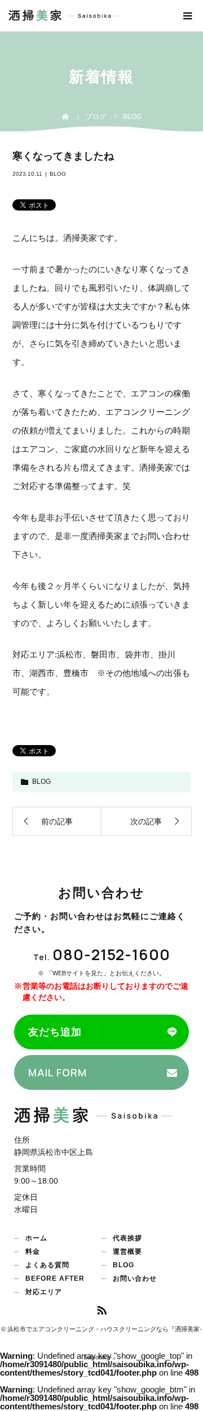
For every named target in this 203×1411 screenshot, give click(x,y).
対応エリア (43, 1292)
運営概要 (127, 1251)
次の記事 (146, 821)
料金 (32, 1251)
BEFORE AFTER (55, 1278)
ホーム (36, 1238)
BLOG (58, 174)
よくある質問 (47, 1265)
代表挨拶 (127, 1238)
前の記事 (57, 821)
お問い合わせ (135, 1278)
